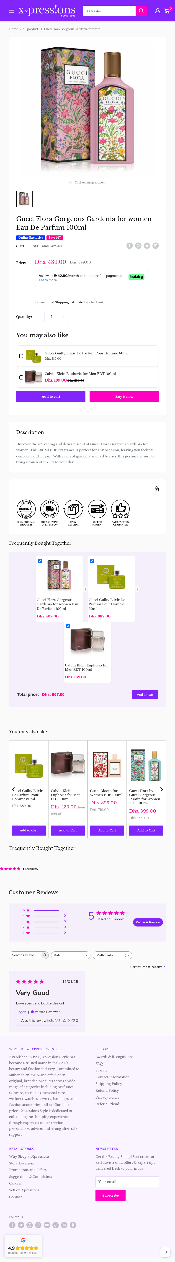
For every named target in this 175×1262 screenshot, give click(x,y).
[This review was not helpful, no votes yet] (73, 1020)
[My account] (157, 10)
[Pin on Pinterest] (138, 246)
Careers (15, 1183)
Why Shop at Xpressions (29, 1156)
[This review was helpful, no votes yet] (64, 1020)
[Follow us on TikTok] (55, 1225)
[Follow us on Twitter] (21, 1225)
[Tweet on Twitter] (147, 246)
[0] (167, 10)
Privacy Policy (107, 1097)
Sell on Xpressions (24, 1190)
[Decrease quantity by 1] (39, 317)
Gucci (21, 246)
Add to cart (51, 397)
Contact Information (112, 1077)
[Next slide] (161, 789)
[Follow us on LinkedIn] (64, 1225)
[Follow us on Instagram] (29, 1225)
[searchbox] (24, 955)
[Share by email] (155, 246)
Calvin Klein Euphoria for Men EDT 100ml (66, 795)
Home (13, 29)
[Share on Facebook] (129, 246)
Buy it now (124, 397)
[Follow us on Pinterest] (38, 1225)
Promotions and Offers (27, 1170)
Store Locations (22, 1163)
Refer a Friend (107, 1104)
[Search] (141, 11)
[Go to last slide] (13, 789)
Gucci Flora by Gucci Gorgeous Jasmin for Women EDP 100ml (144, 797)
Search (101, 1070)
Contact (15, 1197)
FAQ (99, 1064)
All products (31, 29)
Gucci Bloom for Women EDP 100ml (106, 793)
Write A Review (148, 922)
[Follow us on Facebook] (12, 1225)
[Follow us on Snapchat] (73, 1225)
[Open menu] (11, 11)
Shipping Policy (108, 1084)
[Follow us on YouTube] (47, 1225)
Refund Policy (107, 1091)
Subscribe (110, 1195)
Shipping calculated (70, 302)
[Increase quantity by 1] (64, 317)
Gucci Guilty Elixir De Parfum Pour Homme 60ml (27, 795)
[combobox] (70, 955)
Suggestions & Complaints (30, 1177)
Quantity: (24, 317)
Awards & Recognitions (114, 1057)
